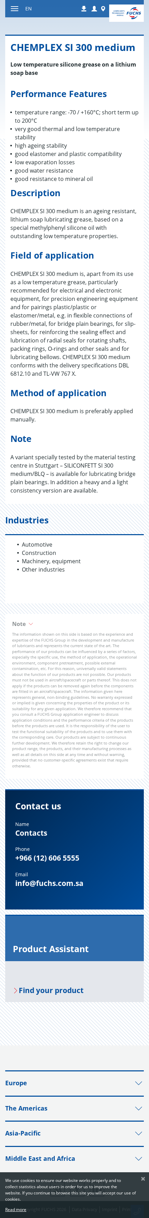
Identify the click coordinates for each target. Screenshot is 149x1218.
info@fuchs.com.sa (49, 883)
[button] (94, 9)
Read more (15, 1209)
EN (28, 8)
